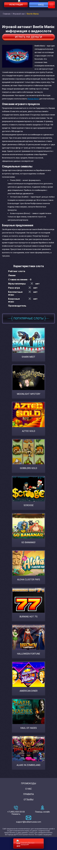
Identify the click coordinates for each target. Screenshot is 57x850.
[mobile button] (51, 4)
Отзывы (28, 799)
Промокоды (28, 783)
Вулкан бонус (33, 99)
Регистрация (16, 5)
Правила (28, 794)
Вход (41, 5)
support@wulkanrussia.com (28, 822)
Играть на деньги (28, 37)
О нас (28, 789)
